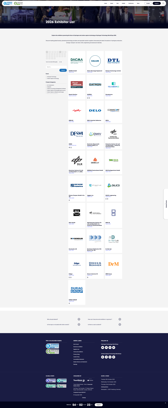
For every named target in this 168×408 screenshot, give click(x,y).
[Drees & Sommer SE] (95, 264)
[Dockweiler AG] (76, 239)
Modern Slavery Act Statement (80, 361)
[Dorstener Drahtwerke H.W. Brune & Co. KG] (95, 239)
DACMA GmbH (73, 70)
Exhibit (148, 3)
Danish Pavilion (73, 94)
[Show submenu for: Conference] (135, 3)
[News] (69, 147)
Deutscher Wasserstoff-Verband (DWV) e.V (93, 144)
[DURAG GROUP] (76, 290)
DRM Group (109, 274)
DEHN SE (71, 120)
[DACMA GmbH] (76, 61)
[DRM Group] (113, 264)
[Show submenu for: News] (140, 3)
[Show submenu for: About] (114, 3)
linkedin (102, 347)
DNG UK (108, 222)
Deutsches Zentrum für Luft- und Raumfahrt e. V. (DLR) (76, 171)
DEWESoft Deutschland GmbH (95, 170)
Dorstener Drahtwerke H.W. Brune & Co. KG (94, 249)
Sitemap (75, 364)
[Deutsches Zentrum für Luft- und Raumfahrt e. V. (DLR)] (76, 160)
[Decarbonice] (113, 84)
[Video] (89, 98)
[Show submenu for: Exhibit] (126, 3)
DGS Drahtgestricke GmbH (113, 170)
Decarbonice (109, 94)
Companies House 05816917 (79, 392)
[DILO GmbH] (76, 212)
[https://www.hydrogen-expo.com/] (62, 382)
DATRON (89, 94)
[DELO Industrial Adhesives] (95, 110)
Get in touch (76, 344)
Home (105, 3)
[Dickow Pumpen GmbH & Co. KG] (76, 185)
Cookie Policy (76, 356)
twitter (109, 347)
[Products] (87, 98)
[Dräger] (76, 264)
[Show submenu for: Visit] (120, 3)
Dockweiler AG (73, 249)
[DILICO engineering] (113, 185)
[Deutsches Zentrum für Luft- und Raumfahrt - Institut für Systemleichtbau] (113, 134)
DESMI (70, 144)
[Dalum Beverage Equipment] (95, 61)
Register (157, 3)
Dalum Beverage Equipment (94, 70)
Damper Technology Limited (113, 70)
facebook (106, 347)
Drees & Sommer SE (92, 274)
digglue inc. (90, 195)
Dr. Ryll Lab (108, 249)
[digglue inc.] (95, 185)
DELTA (107, 120)
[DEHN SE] (76, 110)
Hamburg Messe (104, 387)
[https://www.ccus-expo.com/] (61, 387)
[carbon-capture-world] (52, 353)
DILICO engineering (111, 195)
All (47, 52)
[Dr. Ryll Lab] (113, 239)
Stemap (84, 397)
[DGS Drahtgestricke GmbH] (113, 160)
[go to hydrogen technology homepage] (7, 3)
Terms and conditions (78, 351)
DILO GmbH (72, 222)
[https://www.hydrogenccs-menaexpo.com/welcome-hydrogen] (51, 382)
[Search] (163, 3)
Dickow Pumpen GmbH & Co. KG (77, 196)
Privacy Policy (76, 354)
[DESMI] (76, 134)
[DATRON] (95, 84)
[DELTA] (113, 110)
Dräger (71, 274)
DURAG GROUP (73, 300)
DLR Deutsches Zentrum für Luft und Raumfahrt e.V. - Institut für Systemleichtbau (94, 224)
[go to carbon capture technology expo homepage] (18, 3)
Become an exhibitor (77, 346)
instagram (113, 347)
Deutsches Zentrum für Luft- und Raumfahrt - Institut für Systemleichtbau (113, 145)
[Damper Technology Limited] (113, 61)
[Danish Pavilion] (76, 84)
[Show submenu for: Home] (108, 3)
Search (63, 70)
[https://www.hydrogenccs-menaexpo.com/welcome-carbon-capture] (51, 387)
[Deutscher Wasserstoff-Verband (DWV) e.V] (95, 134)
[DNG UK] (113, 212)
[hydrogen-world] (52, 348)
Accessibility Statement (78, 359)
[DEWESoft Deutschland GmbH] (95, 160)
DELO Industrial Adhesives (94, 120)
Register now (76, 349)
